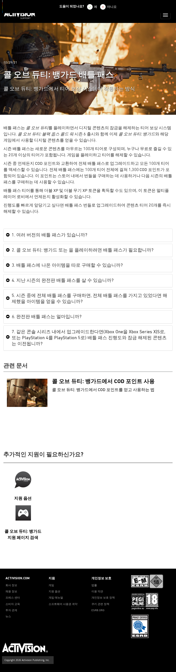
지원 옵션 (54, 591)
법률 (94, 585)
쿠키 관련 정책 (100, 604)
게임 (51, 585)
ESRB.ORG (97, 610)
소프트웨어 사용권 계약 (63, 604)
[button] (168, 560)
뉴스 (8, 616)
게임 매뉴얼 (56, 597)
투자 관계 (11, 610)
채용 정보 (11, 591)
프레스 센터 (13, 597)
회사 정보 (11, 585)
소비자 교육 (13, 604)
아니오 (112, 7)
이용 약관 (97, 591)
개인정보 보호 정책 (103, 597)
